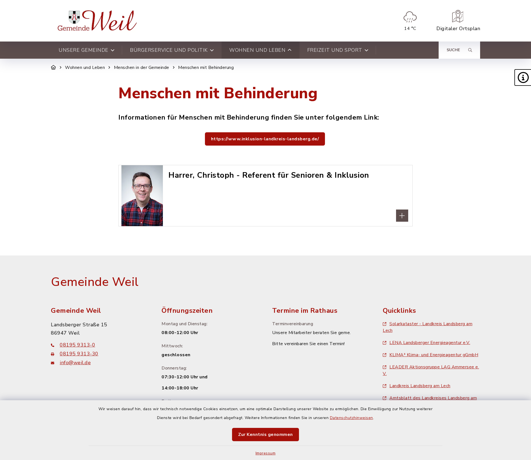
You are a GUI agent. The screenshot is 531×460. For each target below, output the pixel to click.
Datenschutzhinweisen (351, 417)
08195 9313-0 (77, 345)
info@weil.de (75, 362)
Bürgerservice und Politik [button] (169, 50)
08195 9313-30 (79, 353)
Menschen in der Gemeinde (141, 67)
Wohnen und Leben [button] (257, 50)
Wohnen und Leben (85, 67)
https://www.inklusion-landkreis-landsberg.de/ (265, 139)
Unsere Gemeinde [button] (83, 50)
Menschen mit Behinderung (206, 67)
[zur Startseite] (98, 21)
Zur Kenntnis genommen (265, 434)
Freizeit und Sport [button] (334, 50)
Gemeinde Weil (95, 282)
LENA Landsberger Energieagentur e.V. (429, 343)
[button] (522, 77)
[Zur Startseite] (53, 67)
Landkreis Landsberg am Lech (420, 386)
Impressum (266, 453)
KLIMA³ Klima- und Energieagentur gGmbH (433, 355)
